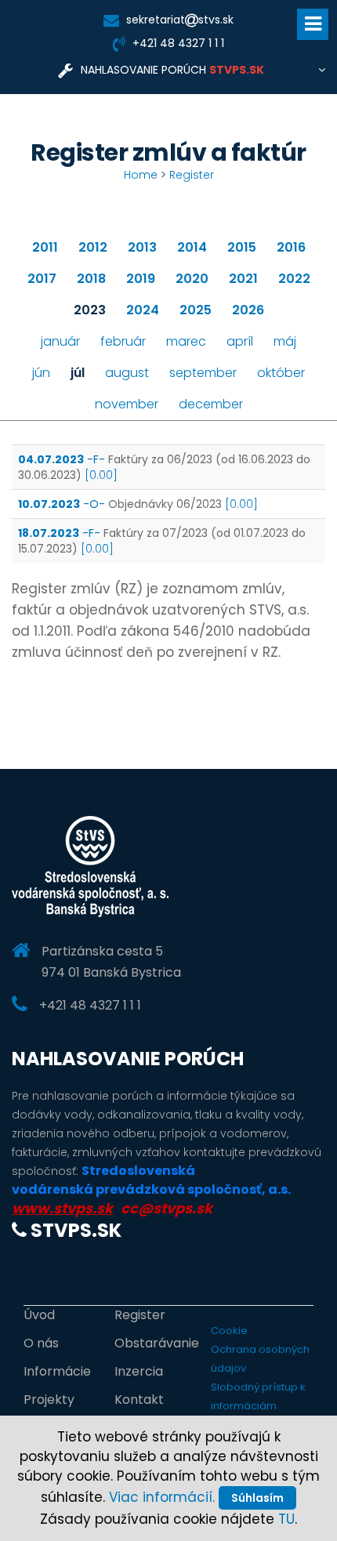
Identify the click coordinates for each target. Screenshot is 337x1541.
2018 (91, 279)
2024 (142, 310)
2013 (142, 247)
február (123, 341)
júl (78, 373)
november (126, 404)
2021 (243, 279)
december (211, 404)
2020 (192, 279)
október (281, 373)
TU (286, 1519)
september (203, 373)
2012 (92, 247)
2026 (248, 310)
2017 (41, 279)
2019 (140, 279)
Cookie (229, 1330)
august (127, 373)
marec (186, 341)
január (60, 341)
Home (141, 175)
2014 (192, 247)
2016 (291, 247)
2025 (195, 310)
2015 (241, 247)
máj (285, 341)
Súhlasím (257, 1498)
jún (41, 373)
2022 (294, 279)
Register (191, 175)
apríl (239, 341)
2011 (45, 247)
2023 (90, 310)
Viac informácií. (162, 1497)
